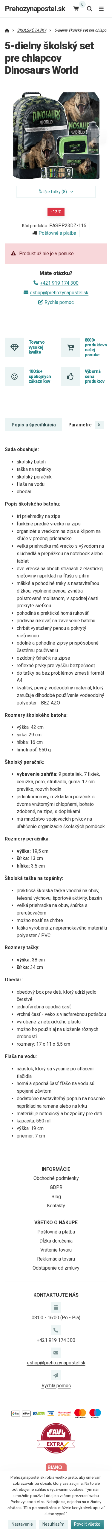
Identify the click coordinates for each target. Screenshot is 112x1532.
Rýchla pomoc (59, 302)
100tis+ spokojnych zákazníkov (40, 376)
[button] (98, 135)
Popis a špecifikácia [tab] (34, 425)
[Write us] (56, 1375)
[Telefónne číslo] (56, 1330)
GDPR (56, 1187)
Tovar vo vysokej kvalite (37, 347)
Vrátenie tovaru (56, 1250)
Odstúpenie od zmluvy (56, 1268)
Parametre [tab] (84, 425)
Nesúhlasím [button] (53, 1524)
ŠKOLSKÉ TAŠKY (31, 30)
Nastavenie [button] (22, 1524)
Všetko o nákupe (56, 1222)
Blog (56, 1196)
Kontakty (56, 1206)
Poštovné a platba (57, 233)
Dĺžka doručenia (56, 1241)
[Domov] (7, 30)
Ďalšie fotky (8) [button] (53, 191)
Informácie (56, 1169)
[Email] (56, 1353)
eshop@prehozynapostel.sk (59, 293)
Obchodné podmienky (56, 1178)
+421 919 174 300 (59, 283)
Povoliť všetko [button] (87, 1524)
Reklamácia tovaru (56, 1259)
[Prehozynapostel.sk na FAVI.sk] (56, 1438)
